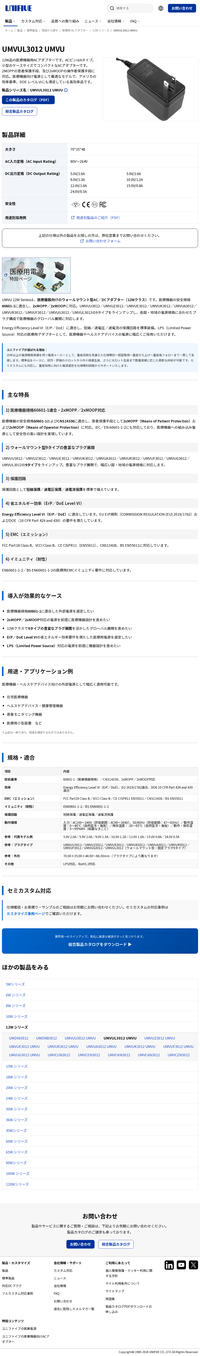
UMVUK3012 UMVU (139, 1046)
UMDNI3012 (18, 1037)
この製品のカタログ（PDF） (28, 99)
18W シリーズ (17, 1076)
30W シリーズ (17, 1108)
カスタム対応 (31, 20)
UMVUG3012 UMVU (24, 1054)
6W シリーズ (16, 994)
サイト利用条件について (122, 1283)
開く (66, 90)
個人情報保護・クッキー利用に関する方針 (128, 1273)
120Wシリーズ (17, 1184)
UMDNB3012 (46, 1037)
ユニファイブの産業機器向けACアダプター (25, 1339)
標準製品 (8, 1278)
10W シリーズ (17, 1016)
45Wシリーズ (16, 1130)
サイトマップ (114, 1291)
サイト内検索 (110, 8)
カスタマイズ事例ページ (26, 913)
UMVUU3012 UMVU (80, 1037)
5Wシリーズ (15, 984)
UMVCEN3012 (89, 1054)
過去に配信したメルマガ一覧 (74, 1308)
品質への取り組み (65, 20)
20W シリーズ (17, 1087)
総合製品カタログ (19, 111)
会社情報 (114, 20)
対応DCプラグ (12, 1285)
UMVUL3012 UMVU (120, 1037)
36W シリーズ (17, 1119)
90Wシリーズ (16, 1162)
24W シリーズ (17, 1098)
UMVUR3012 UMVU (62, 1046)
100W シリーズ (17, 1173)
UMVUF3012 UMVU (178, 1046)
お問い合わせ (182, 8)
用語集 (110, 1298)
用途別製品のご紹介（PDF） (99, 217)
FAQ (133, 20)
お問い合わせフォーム (103, 240)
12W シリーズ (17, 1027)
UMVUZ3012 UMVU (159, 1037)
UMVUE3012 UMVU (24, 1046)
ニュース (91, 20)
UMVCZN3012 (179, 1054)
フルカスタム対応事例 (17, 1293)
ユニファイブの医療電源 (19, 1328)
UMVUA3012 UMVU (101, 1046)
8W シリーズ (16, 1005)
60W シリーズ (17, 1141)
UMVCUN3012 (59, 1054)
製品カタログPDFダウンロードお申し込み (128, 1309)
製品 (8, 20)
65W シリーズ (17, 1151)
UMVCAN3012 (149, 1054)
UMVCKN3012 (119, 1054)
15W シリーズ (17, 1066)
